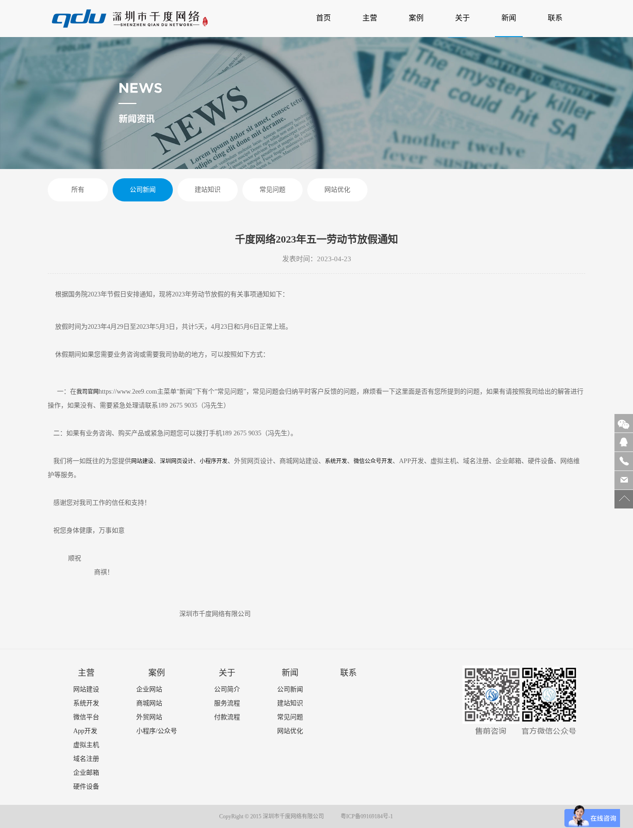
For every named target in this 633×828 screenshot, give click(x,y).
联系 (555, 18)
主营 (369, 18)
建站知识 (208, 189)
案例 (416, 18)
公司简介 (227, 689)
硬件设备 (86, 786)
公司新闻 (143, 189)
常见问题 (272, 189)
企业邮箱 (86, 772)
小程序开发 (214, 461)
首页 (326, 17)
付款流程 (227, 717)
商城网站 (149, 703)
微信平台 (86, 717)
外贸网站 (149, 717)
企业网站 (149, 689)
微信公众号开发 (373, 461)
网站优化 (337, 189)
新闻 (508, 18)
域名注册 (86, 758)
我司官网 (87, 392)
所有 (77, 189)
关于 (462, 18)
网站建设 (142, 461)
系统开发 (336, 461)
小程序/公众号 (156, 731)
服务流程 (227, 703)
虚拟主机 (86, 744)
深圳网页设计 (176, 461)
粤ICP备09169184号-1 (367, 816)
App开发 (85, 731)
